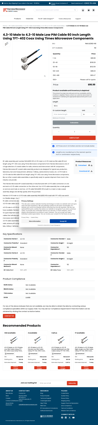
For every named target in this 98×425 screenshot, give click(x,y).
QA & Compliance (66, 405)
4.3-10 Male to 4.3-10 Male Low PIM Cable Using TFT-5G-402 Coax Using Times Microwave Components (13, 349)
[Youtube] (73, 418)
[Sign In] (83, 10)
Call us (54, 333)
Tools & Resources (65, 19)
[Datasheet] (89, 165)
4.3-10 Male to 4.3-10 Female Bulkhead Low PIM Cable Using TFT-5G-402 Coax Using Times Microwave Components (60, 349)
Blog (41, 393)
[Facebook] (62, 418)
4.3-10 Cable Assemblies (32, 26)
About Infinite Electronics (9, 404)
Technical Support (45, 398)
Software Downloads (46, 410)
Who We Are (9, 393)
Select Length (15, 367)
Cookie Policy (65, 393)
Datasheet (82, 165)
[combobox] (56, 10)
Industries (29, 19)
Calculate (74, 123)
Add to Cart (74, 138)
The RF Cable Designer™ (46, 19)
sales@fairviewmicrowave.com (28, 404)
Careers (8, 398)
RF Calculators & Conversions (49, 408)
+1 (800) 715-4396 (90, 3)
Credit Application (45, 401)
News (7, 396)
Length (55, 102)
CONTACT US (9, 316)
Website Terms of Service (68, 410)
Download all (84, 171)
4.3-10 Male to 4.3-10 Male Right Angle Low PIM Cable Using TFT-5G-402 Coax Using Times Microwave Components (84, 349)
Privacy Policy (65, 398)
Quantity (56, 128)
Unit (83, 110)
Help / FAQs (43, 403)
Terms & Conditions (67, 408)
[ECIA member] (46, 416)
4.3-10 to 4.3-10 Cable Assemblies (53, 26)
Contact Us (22, 393)
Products (17, 19)
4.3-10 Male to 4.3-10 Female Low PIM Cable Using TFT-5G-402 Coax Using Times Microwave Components (36, 349)
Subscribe (72, 383)
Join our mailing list (29, 383)
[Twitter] (70, 418)
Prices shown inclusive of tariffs (59, 4)
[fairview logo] (14, 10)
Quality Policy (65, 396)
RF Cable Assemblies (16, 26)
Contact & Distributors (12, 401)
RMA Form (43, 405)
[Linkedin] (66, 418)
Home (5, 26)
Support (78, 19)
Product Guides (44, 396)
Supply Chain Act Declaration (69, 403)
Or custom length (59, 110)
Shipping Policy (65, 401)
